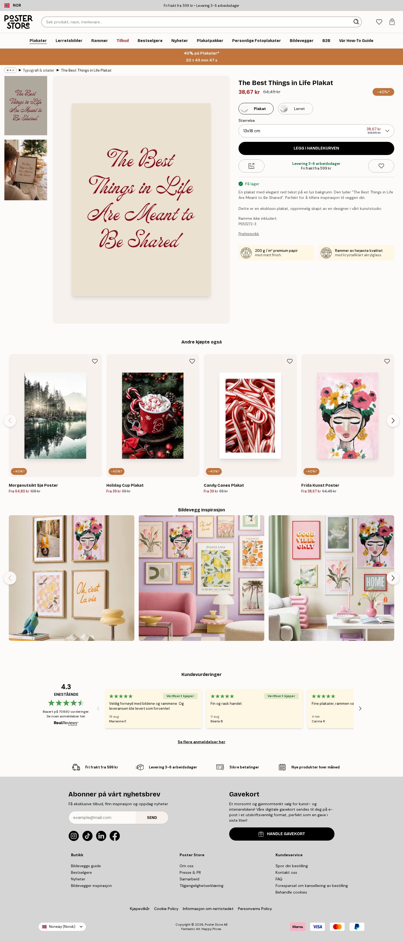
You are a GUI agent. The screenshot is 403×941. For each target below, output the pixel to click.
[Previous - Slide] (9, 420)
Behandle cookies (291, 892)
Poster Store (214, 924)
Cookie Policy (166, 908)
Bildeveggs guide (86, 865)
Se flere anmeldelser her (201, 741)
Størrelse (247, 120)
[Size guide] (252, 166)
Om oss (187, 865)
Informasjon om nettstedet (208, 908)
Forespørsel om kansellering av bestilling (312, 885)
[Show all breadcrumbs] (10, 70)
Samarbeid (189, 879)
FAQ (279, 879)
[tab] (379, 22)
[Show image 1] (25, 105)
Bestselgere (81, 872)
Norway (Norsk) (62, 926)
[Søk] (357, 21)
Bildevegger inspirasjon (91, 885)
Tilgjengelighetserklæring (201, 885)
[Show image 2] (25, 170)
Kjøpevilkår (140, 908)
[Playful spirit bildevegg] (71, 578)
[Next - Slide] (393, 420)
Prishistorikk (249, 234)
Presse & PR (190, 872)
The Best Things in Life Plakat (86, 70)
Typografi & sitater (38, 70)
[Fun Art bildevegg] (201, 578)
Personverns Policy (255, 908)
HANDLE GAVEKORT (286, 834)
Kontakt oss (286, 872)
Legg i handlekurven (316, 148)
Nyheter (78, 879)
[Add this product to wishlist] (381, 166)
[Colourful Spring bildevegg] (331, 578)
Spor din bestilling (292, 865)
